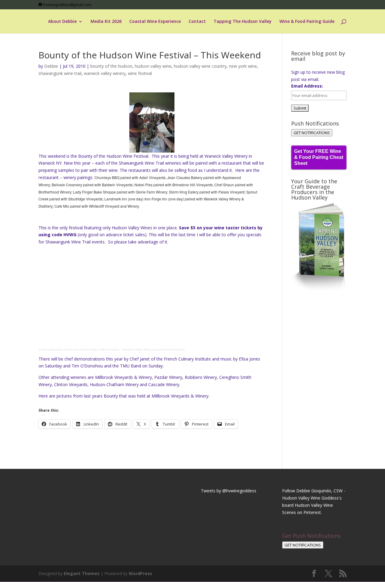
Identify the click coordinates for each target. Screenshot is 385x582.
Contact (197, 21)
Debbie (51, 66)
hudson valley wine (153, 66)
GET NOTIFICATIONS (312, 132)
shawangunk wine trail (60, 73)
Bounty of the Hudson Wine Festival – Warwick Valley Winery (111, 349)
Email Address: (307, 86)
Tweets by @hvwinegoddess (228, 491)
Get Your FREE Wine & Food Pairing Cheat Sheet (318, 157)
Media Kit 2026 (106, 21)
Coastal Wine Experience (155, 21)
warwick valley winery (104, 73)
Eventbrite (178, 349)
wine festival (140, 73)
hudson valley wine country (200, 66)
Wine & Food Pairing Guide (306, 21)
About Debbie (62, 21)
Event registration (51, 349)
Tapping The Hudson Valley (243, 21)
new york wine (243, 66)
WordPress (140, 573)
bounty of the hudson (111, 66)
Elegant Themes (82, 573)
